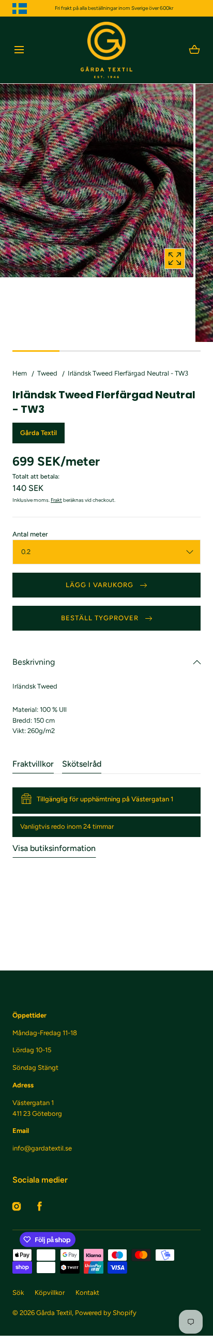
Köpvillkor (50, 1292)
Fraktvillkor (33, 764)
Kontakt (87, 1292)
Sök (18, 1292)
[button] (18, 49)
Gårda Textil (54, 1313)
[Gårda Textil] (106, 50)
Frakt (56, 500)
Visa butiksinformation (54, 848)
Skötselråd (81, 764)
